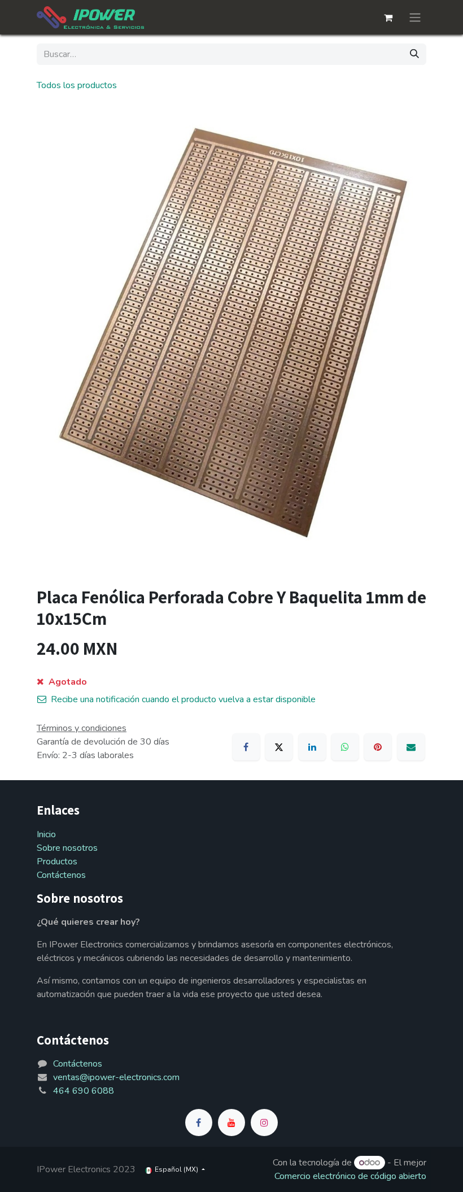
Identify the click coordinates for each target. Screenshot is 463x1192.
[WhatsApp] (345, 746)
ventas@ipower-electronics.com (116, 1077)
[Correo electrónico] (411, 746)
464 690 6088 (83, 1091)
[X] (278, 746)
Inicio (46, 834)
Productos (57, 861)
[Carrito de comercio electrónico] (388, 17)
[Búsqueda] (414, 54)
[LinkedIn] (312, 746)
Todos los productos (77, 85)
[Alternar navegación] (415, 17)
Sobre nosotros (67, 848)
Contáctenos (61, 875)
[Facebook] (246, 746)
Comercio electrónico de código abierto (350, 1176)
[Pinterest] (377, 746)
